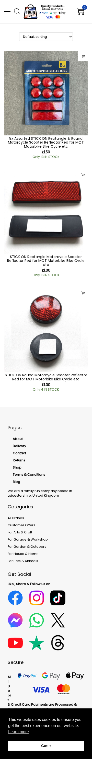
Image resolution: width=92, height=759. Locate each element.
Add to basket (83, 56)
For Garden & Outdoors (27, 546)
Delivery (19, 445)
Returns (19, 460)
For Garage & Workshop (28, 539)
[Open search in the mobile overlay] (16, 11)
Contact (19, 453)
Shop (17, 467)
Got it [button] (46, 746)
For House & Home (23, 553)
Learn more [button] (18, 732)
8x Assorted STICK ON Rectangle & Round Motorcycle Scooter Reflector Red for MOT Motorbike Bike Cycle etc (46, 142)
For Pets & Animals (23, 560)
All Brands (16, 518)
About (18, 438)
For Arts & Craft (20, 532)
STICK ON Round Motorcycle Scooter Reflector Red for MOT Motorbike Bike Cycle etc (46, 376)
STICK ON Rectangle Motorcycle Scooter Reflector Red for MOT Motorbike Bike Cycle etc (46, 260)
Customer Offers (21, 525)
